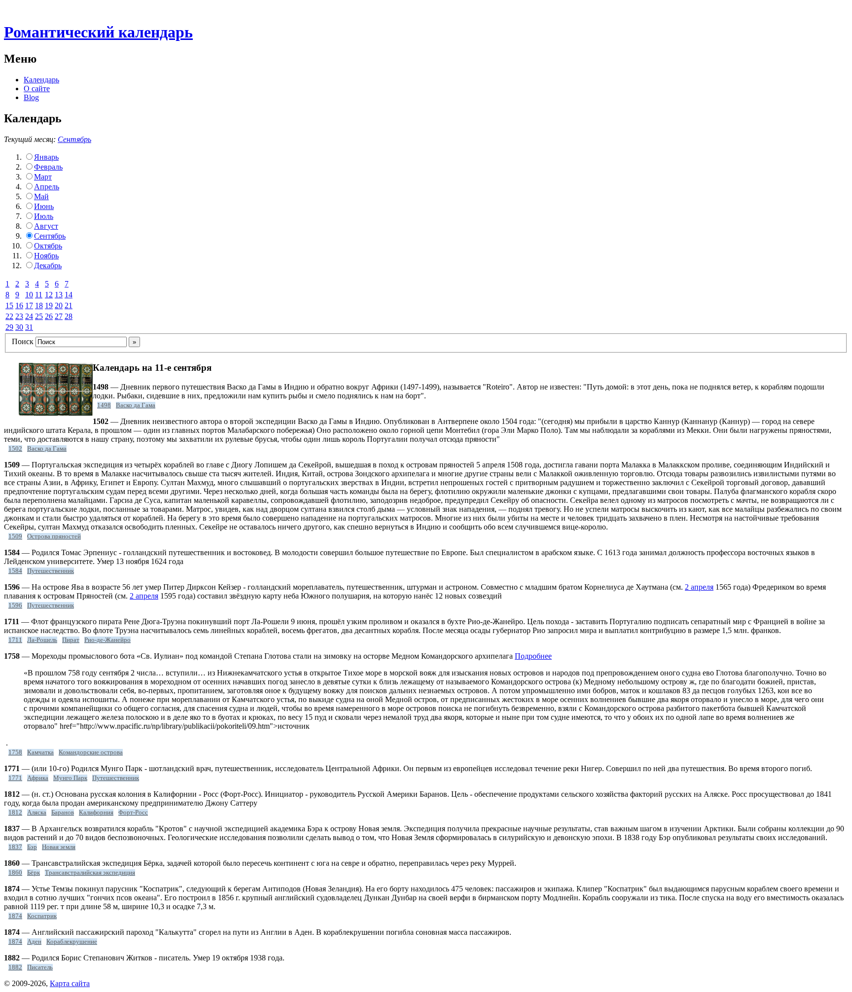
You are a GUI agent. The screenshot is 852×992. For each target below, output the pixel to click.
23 (19, 316)
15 (9, 305)
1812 (15, 812)
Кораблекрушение (71, 941)
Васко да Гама (135, 405)
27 (59, 316)
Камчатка (40, 752)
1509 (15, 536)
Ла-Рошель (42, 640)
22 (9, 316)
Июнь (44, 206)
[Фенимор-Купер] (56, 413)
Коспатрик (42, 916)
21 (68, 305)
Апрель (46, 186)
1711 (15, 640)
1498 (104, 405)
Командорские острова (91, 752)
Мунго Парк (70, 778)
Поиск (23, 341)
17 (29, 305)
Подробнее (533, 656)
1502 (15, 448)
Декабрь (48, 265)
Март (43, 177)
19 (49, 305)
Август (46, 226)
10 (29, 294)
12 (49, 294)
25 (39, 316)
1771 (15, 778)
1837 (15, 847)
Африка (37, 778)
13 (59, 294)
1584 (15, 570)
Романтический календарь (98, 32)
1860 (15, 872)
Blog (31, 97)
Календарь (41, 79)
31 (29, 327)
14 (68, 294)
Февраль (48, 167)
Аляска (36, 812)
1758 (15, 752)
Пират (70, 640)
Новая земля (58, 847)
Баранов (62, 812)
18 (39, 305)
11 (38, 294)
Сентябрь (74, 139)
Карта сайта (70, 983)
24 (29, 316)
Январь (46, 157)
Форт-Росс (133, 812)
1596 (15, 605)
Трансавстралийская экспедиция (90, 872)
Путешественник (50, 570)
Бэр (32, 847)
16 (19, 305)
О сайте (37, 88)
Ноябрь (46, 255)
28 (68, 316)
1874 (15, 916)
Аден (34, 941)
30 (19, 327)
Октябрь (48, 246)
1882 (15, 967)
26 (49, 316)
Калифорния (96, 812)
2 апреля (699, 587)
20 (59, 305)
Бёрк (33, 872)
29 (9, 327)
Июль (43, 216)
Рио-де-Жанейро (107, 640)
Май (41, 196)
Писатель (40, 967)
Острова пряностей (54, 536)
